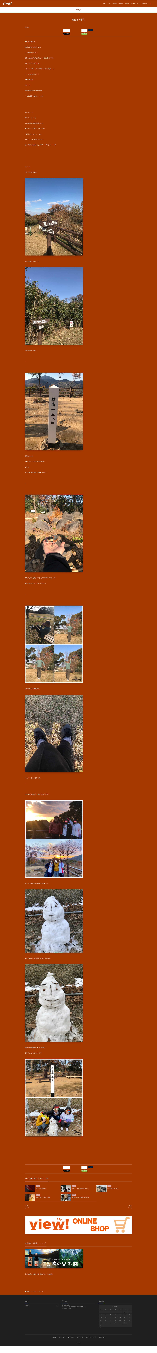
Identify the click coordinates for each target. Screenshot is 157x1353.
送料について (145, 3)
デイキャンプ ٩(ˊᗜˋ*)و (112, 1188)
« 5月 (100, 1328)
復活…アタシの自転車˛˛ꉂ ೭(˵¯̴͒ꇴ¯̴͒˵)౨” (80, 1197)
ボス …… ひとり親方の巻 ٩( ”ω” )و (80, 1188)
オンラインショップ (135, 3)
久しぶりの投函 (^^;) (41, 1188)
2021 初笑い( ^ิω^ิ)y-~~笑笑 (43, 1197)
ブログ (38, 1186)
